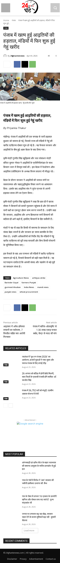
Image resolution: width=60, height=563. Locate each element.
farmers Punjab (29, 282)
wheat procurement (29, 292)
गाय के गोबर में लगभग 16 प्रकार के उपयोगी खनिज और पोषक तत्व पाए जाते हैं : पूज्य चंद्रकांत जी (39, 499)
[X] (25, 64)
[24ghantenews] (5, 55)
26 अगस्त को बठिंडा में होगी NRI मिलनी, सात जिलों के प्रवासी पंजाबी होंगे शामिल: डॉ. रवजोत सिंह (39, 376)
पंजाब (14, 20)
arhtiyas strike (38, 278)
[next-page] (11, 405)
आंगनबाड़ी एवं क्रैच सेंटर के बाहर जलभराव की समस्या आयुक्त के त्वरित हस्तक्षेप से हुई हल (39, 465)
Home (6, 20)
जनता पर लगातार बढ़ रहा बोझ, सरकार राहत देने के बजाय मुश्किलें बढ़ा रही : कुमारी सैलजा (39, 517)
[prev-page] (5, 405)
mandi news (42, 287)
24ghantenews (17, 55)
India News (29, 287)
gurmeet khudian (13, 287)
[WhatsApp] (32, 64)
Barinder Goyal (11, 282)
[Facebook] (17, 64)
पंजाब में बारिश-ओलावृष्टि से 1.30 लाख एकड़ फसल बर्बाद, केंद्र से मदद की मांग (45, 330)
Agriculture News (21, 278)
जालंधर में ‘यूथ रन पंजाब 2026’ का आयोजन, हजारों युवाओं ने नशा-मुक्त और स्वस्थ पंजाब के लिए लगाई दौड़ (38, 359)
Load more (29, 530)
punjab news (10, 292)
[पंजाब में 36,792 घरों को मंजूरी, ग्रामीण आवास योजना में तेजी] (11, 394)
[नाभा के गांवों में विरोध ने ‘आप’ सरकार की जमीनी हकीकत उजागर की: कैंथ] (11, 484)
